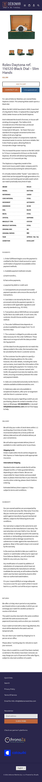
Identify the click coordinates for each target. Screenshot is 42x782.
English (20, 768)
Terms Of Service (10, 695)
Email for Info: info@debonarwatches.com (20, 701)
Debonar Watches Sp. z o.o (17, 775)
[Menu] (25, 5)
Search (7, 683)
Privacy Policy (9, 689)
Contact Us (11, 90)
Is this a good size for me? (30, 90)
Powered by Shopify (32, 775)
